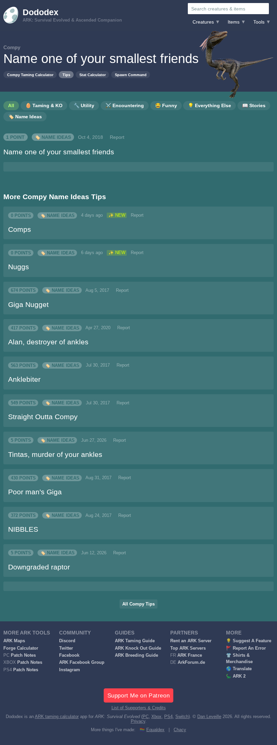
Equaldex (155, 729)
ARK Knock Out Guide (138, 648)
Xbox (156, 716)
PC (146, 716)
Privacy (138, 721)
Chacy (180, 729)
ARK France (189, 655)
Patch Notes (23, 655)
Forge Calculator (20, 648)
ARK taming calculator (57, 716)
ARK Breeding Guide (136, 655)
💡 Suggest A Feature (248, 641)
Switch (181, 716)
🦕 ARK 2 (236, 676)
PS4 (168, 716)
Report (117, 137)
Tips (66, 75)
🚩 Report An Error (246, 648)
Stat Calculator (92, 75)
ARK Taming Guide (135, 641)
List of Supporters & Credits (138, 708)
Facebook (69, 655)
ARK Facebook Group (81, 662)
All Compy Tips (138, 604)
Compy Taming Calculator (30, 75)
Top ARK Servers (188, 648)
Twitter (66, 648)
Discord (67, 641)
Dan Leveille (209, 716)
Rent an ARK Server (190, 641)
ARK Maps (14, 641)
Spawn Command (131, 75)
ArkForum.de (191, 662)
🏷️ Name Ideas (52, 137)
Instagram (69, 670)
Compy (11, 47)
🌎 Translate (239, 668)
